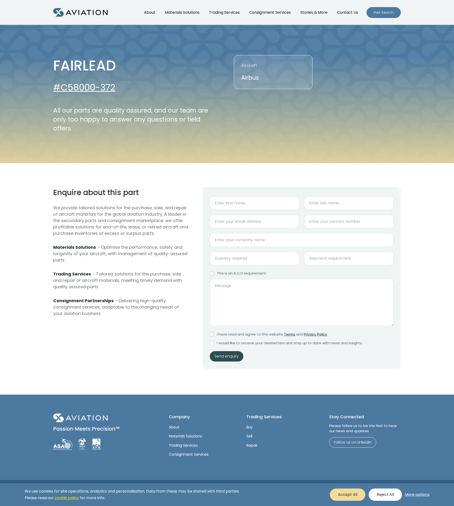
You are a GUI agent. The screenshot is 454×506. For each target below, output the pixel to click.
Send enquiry (226, 356)
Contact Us (347, 12)
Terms (289, 334)
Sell (249, 436)
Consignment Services (270, 12)
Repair (252, 445)
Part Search (384, 12)
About (149, 12)
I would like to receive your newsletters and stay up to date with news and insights (289, 343)
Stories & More (313, 12)
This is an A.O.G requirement (241, 273)
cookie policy (67, 498)
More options (417, 494)
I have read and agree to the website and (272, 334)
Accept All (347, 494)
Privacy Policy (315, 334)
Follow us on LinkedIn (352, 442)
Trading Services (224, 12)
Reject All (385, 494)
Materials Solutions (182, 12)
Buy (249, 427)
